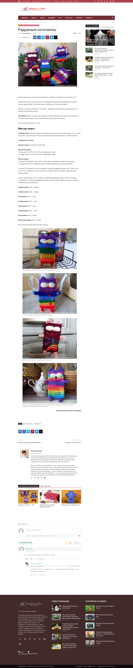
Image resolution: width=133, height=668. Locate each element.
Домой (20, 22)
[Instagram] (98, 1)
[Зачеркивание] (35, 536)
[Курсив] (30, 536)
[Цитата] (42, 536)
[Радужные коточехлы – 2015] (28, 496)
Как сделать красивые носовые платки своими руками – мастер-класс (104, 75)
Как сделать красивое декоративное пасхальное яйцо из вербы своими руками (104, 50)
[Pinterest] (101, 1)
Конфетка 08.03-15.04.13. (73, 442)
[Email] (55, 37)
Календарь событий (81, 666)
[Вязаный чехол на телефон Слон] (71, 496)
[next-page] (22, 510)
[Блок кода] (45, 536)
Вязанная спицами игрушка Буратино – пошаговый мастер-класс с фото (105, 633)
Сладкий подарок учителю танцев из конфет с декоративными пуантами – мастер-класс (104, 59)
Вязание (24, 18)
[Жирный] (27, 536)
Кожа (42, 18)
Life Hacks (68, 18)
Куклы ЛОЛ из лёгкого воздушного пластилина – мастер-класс (70, 636)
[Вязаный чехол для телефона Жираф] (90, 608)
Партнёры (76, 1)
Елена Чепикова (35, 563)
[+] (53, 535)
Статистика (112, 666)
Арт (59, 18)
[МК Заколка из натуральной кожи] (90, 617)
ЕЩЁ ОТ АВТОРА (45, 486)
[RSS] (104, 1)
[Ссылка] (48, 536)
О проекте (56, 1)
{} (50, 535)
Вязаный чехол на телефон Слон (70, 505)
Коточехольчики (28, 423)
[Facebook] (95, 1)
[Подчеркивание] (32, 536)
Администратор (91, 44)
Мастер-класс (37, 423)
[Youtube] (113, 1)
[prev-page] (19, 510)
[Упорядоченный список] (37, 536)
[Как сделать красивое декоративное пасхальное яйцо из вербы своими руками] (89, 50)
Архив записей (101, 666)
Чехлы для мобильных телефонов (31, 25)
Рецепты (89, 18)
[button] (112, 18)
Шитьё (33, 18)
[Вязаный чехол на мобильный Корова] (90, 626)
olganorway (40, 566)
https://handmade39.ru (36, 453)
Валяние (51, 18)
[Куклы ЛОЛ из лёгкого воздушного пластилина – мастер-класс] (89, 68)
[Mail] (38, 478)
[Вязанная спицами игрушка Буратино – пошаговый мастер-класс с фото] (90, 634)
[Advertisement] (82, 9)
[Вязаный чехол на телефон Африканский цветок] (50, 496)
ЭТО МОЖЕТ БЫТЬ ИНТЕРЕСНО (28, 486)
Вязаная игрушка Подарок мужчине (29, 442)
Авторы (79, 18)
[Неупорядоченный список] (40, 536)
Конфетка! (69, 1)
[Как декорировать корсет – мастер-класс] (100, 38)
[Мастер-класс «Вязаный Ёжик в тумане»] (90, 643)
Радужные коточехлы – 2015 (26, 505)
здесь (74, 133)
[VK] (35, 37)
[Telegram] (51, 37)
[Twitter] (107, 1)
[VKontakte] (110, 1)
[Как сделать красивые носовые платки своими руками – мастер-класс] (89, 75)
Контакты (62, 1)
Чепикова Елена (26, 33)
